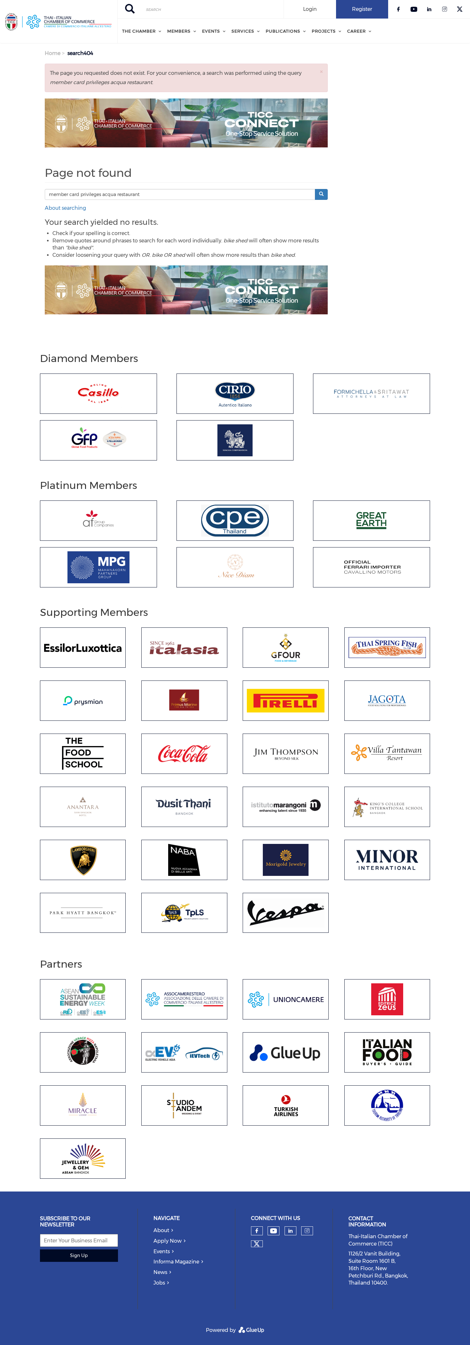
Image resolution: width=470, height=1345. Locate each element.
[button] (321, 71)
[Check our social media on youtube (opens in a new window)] (273, 1231)
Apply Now (167, 1241)
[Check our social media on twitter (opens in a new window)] (257, 1244)
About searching (65, 208)
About (161, 1230)
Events (161, 1251)
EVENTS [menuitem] (211, 31)
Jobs (159, 1283)
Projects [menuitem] (324, 31)
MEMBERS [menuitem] (179, 31)
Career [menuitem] (356, 31)
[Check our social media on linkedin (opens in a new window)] (290, 1231)
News (160, 1272)
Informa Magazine (176, 1262)
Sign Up (79, 1255)
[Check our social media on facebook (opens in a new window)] (257, 1231)
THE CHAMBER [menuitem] (139, 31)
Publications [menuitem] (283, 31)
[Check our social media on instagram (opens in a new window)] (307, 1231)
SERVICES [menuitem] (242, 31)
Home (52, 53)
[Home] (59, 21)
